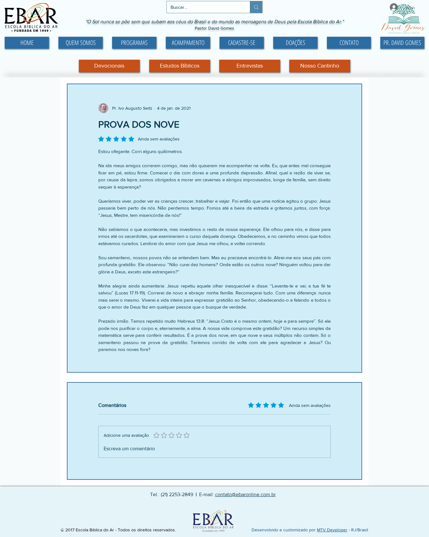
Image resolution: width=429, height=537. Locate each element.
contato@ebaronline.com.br (245, 494)
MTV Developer (332, 529)
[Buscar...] (256, 7)
